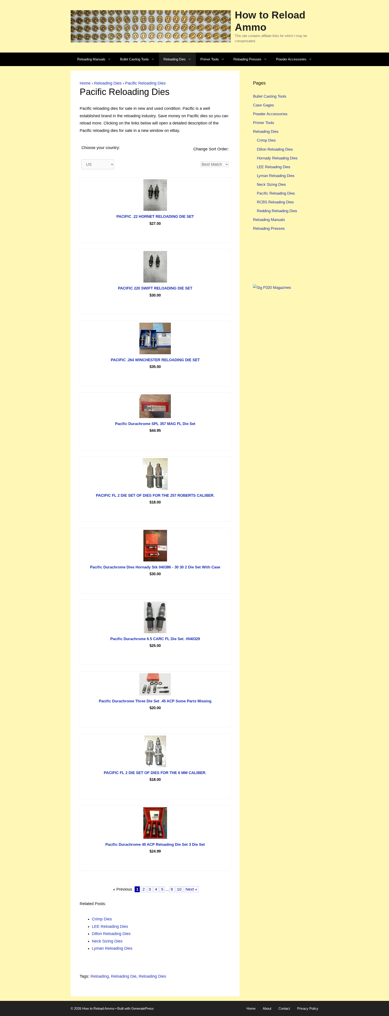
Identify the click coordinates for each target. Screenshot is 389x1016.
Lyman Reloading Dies (275, 176)
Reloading (99, 976)
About (267, 1008)
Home (85, 83)
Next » (191, 889)
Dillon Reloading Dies (275, 149)
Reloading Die (123, 976)
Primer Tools (209, 59)
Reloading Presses (247, 59)
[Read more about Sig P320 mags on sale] (272, 287)
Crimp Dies (266, 140)
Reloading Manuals (91, 59)
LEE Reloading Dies (273, 167)
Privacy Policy (307, 1008)
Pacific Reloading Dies (145, 83)
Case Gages (263, 105)
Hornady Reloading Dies (277, 158)
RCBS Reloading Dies (275, 202)
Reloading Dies (174, 59)
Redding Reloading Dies (277, 211)
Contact (284, 1008)
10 (179, 889)
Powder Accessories (291, 59)
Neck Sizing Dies (271, 184)
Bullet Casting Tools (134, 59)
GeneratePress (142, 1008)
